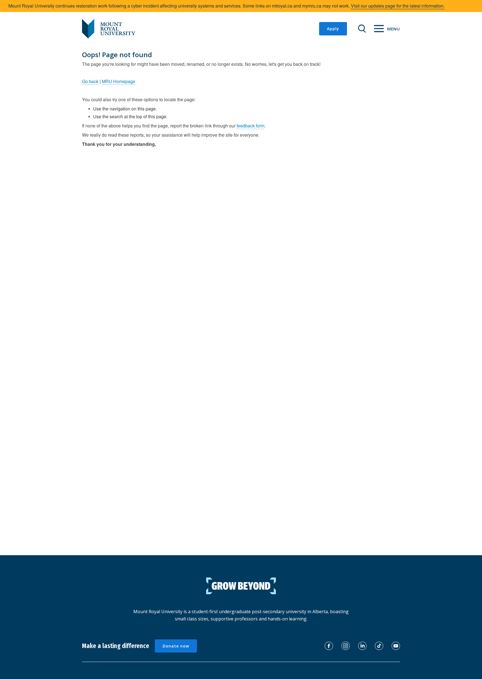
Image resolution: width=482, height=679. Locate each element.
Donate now (176, 646)
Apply (333, 28)
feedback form (250, 125)
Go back (90, 81)
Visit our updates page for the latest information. (398, 6)
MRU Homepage (118, 81)
